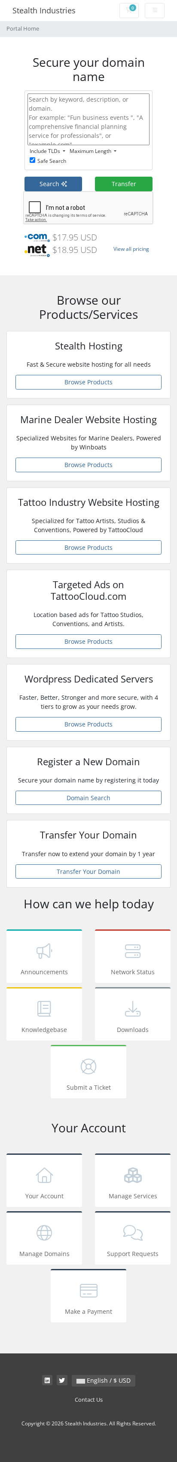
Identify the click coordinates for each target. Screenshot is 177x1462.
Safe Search (51, 161)
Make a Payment (88, 1311)
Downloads (133, 1030)
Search (50, 184)
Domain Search (88, 798)
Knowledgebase (44, 1030)
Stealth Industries (44, 10)
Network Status (133, 972)
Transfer (124, 184)
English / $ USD (108, 1380)
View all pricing (131, 248)
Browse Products (88, 382)
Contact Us (89, 1399)
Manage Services (133, 1196)
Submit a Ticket (89, 1087)
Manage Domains (44, 1254)
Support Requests (133, 1254)
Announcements (44, 972)
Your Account (44, 1196)
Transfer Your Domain (88, 871)
